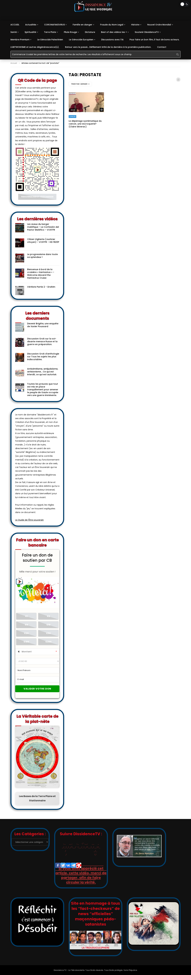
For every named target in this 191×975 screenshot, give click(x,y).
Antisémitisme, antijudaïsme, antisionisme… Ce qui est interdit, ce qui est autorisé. (42, 371)
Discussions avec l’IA (112, 39)
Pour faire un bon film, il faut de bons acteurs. (154, 39)
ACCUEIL (14, 24)
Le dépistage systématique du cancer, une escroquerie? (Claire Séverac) (85, 123)
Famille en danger (82, 24)
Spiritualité (30, 32)
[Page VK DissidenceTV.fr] (68, 865)
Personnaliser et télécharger (37, 196)
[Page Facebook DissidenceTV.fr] (57, 865)
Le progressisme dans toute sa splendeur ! (42, 256)
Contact (161, 47)
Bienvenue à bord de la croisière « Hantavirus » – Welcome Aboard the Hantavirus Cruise (40, 273)
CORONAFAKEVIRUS (54, 24)
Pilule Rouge (70, 32)
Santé (13, 32)
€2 (48, 616)
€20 (26, 633)
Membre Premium (19, 39)
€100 (26, 641)
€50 (48, 633)
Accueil (13, 63)
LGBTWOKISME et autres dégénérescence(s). (34, 47)
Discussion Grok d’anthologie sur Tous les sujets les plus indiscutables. (43, 356)
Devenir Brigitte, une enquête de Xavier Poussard (42, 325)
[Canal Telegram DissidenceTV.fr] (73, 865)
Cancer (72, 116)
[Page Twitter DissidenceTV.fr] (63, 865)
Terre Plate (50, 32)
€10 (48, 624)
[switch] (184, 4)
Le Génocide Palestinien (50, 39)
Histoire (135, 24)
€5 (26, 624)
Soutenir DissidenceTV (147, 32)
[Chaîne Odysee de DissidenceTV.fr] (78, 865)
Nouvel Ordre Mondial (159, 24)
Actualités (30, 24)
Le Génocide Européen (81, 39)
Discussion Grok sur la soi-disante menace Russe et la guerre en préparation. (42, 341)
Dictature (90, 32)
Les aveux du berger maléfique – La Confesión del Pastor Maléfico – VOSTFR (43, 227)
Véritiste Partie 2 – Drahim (41, 286)
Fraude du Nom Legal (111, 24)
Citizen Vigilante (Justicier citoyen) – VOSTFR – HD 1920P (43, 241)
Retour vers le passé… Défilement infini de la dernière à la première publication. (108, 47)
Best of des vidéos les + (114, 32)
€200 (48, 641)
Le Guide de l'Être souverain (29, 519)
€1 (26, 616)
